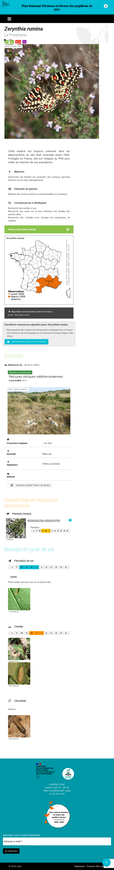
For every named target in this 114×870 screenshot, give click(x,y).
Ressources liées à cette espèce (26, 341)
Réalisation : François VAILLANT (90, 866)
